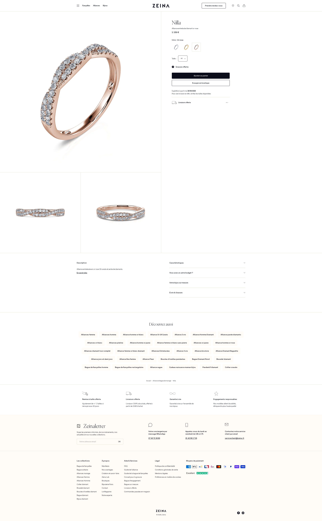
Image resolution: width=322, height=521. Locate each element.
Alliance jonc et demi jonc (102, 359)
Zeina (164, 515)
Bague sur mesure (131, 484)
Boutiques (106, 481)
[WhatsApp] (150, 426)
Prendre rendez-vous (214, 6)
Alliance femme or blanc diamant (131, 351)
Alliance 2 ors (180, 334)
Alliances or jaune (201, 343)
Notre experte (107, 495)
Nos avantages (107, 470)
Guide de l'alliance (131, 470)
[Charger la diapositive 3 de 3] (228, 102)
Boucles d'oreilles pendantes (173, 359)
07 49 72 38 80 (154, 438)
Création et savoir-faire (110, 473)
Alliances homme (109, 334)
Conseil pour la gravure (133, 477)
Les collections (83, 461)
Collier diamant (82, 484)
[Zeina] (161, 5)
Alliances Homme (83, 481)
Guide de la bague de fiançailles (136, 473)
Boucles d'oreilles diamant (87, 491)
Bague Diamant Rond (201, 359)
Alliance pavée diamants (231, 334)
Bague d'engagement (132, 481)
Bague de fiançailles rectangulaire (129, 367)
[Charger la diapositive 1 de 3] (225, 102)
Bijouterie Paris (107, 484)
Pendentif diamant (210, 367)
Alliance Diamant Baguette (227, 351)
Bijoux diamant (82, 499)
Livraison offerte (130, 488)
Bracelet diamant (223, 359)
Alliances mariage (83, 473)
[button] (78, 5)
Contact (105, 488)
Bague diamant (82, 495)
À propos (105, 461)
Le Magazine (106, 491)
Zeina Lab (105, 477)
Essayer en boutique (200, 83)
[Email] (226, 425)
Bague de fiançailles (84, 466)
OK (119, 442)
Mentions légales (161, 473)
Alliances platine (116, 343)
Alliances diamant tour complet (97, 351)
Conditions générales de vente (166, 470)
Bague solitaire (82, 470)
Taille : (174, 58)
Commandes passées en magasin (137, 491)
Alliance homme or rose (225, 343)
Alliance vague (156, 367)
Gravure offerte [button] (182, 67)
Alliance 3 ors (182, 351)
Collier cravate (231, 367)
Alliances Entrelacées (161, 351)
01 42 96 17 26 (191, 438)
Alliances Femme (83, 477)
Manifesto (105, 466)
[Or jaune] (186, 47)
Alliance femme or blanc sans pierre (172, 343)
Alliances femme (88, 334)
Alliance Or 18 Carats (159, 334)
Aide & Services (130, 461)
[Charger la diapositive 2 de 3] (227, 102)
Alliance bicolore (202, 351)
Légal (157, 461)
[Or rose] (196, 47)
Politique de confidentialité (165, 466)
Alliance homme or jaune (140, 343)
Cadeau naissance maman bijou (182, 367)
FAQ (126, 466)
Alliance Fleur (148, 359)
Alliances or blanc (94, 343)
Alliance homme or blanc (133, 334)
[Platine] (176, 47)
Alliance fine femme (127, 359)
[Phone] (186, 426)
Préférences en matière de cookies (168, 477)
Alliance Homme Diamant (203, 334)
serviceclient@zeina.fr (234, 438)
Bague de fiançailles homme (96, 367)
